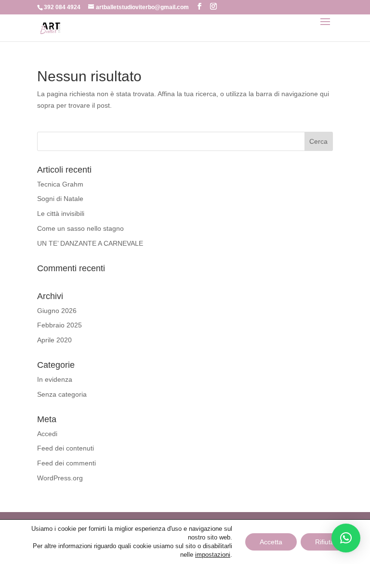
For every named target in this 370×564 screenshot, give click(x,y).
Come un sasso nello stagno (80, 228)
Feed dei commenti (66, 463)
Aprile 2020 (54, 340)
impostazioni (212, 554)
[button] (345, 538)
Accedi (47, 434)
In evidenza (54, 379)
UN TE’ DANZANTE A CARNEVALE (90, 243)
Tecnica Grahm (60, 184)
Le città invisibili (60, 213)
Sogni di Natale (60, 198)
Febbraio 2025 (59, 325)
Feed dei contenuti (65, 448)
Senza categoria (62, 394)
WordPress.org (60, 478)
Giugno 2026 (57, 310)
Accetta (271, 542)
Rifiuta (324, 542)
